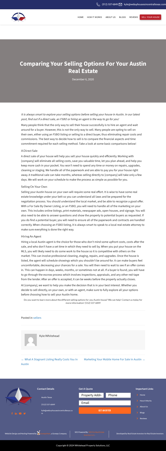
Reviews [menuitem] (133, 17)
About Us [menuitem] (111, 17)
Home (142, 395)
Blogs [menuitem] (122, 17)
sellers (37, 318)
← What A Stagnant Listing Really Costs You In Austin (49, 361)
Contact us (127, 300)
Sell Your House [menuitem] (151, 17)
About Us (144, 406)
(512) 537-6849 (110, 4)
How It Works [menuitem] (94, 17)
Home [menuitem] (80, 17)
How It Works (146, 400)
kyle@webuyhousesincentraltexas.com (145, 4)
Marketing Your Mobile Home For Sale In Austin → (114, 359)
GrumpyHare (45, 433)
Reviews (143, 418)
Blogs (142, 412)
